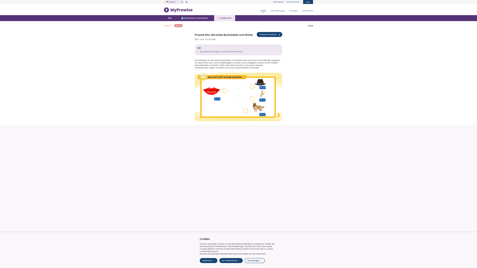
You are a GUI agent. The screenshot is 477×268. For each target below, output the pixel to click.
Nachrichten (307, 11)
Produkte (293, 11)
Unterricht (168, 26)
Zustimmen (207, 260)
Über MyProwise (278, 11)
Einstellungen (253, 260)
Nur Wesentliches (230, 260)
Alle (170, 18)
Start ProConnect (293, 2)
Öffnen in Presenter (268, 34)
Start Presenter (278, 2)
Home (263, 11)
